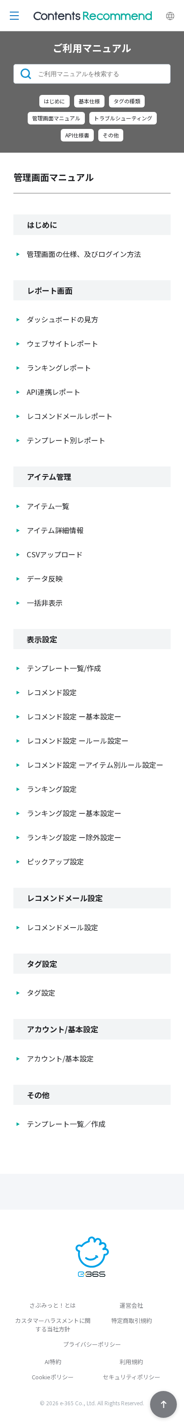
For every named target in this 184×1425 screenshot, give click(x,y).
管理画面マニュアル (56, 118)
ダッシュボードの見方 (62, 319)
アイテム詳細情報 (55, 530)
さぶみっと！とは (52, 1305)
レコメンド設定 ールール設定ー (78, 740)
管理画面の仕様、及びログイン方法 (84, 253)
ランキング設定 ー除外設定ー (74, 837)
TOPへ (163, 1404)
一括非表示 (45, 602)
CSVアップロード (55, 554)
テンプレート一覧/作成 (64, 668)
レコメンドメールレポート (70, 416)
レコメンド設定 (52, 692)
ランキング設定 (52, 788)
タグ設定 (41, 992)
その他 (111, 135)
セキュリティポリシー (131, 1377)
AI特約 (53, 1361)
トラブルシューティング (123, 118)
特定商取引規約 (131, 1320)
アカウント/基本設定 (60, 1058)
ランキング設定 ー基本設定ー (74, 813)
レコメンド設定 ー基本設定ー (74, 716)
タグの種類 (126, 101)
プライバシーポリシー (92, 1344)
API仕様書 (77, 135)
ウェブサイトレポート (62, 343)
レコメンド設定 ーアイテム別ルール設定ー (95, 764)
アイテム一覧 (48, 506)
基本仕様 (89, 101)
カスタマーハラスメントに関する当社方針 (53, 1325)
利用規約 (131, 1361)
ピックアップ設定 (55, 861)
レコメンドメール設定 (62, 927)
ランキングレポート (59, 367)
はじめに (54, 101)
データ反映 (45, 578)
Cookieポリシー (53, 1377)
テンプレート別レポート (66, 440)
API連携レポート (53, 391)
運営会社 (131, 1305)
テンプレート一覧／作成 (66, 1123)
